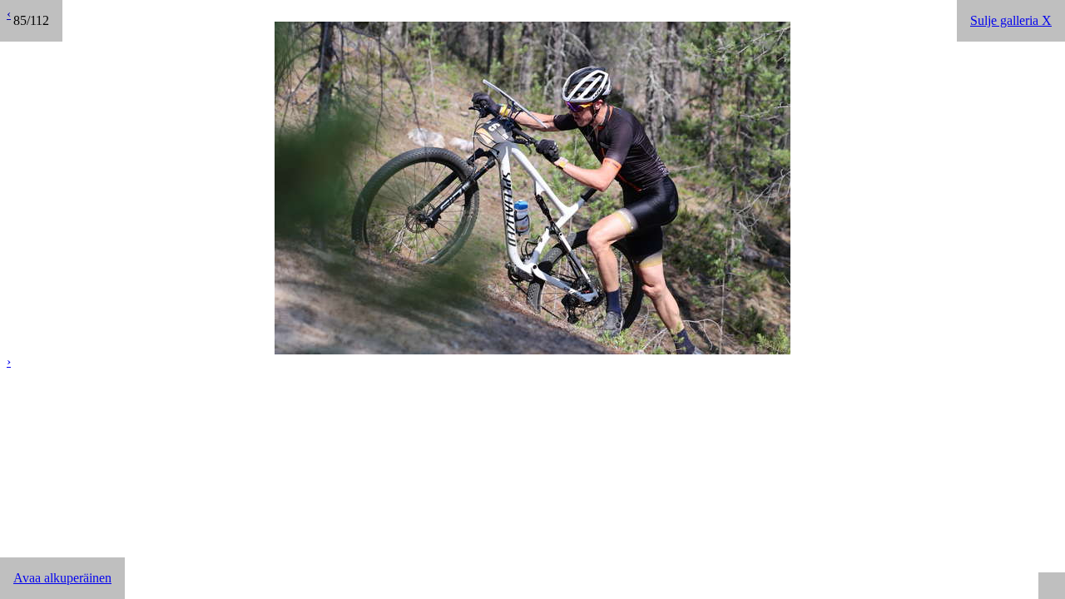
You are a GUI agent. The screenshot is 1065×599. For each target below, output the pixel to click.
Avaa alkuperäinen (62, 578)
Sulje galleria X (1011, 20)
